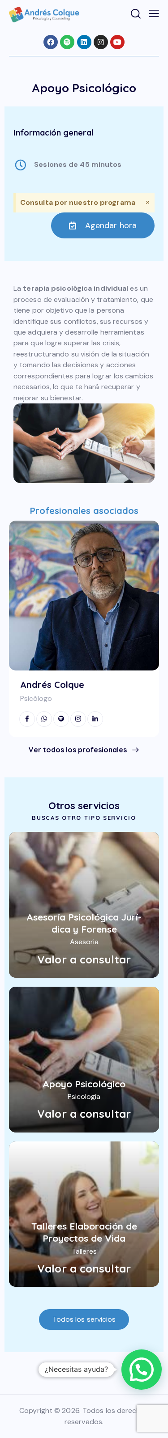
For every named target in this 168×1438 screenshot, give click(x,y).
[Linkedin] (84, 42)
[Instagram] (101, 42)
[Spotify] (67, 42)
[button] (141, 1369)
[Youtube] (117, 42)
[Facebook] (50, 42)
